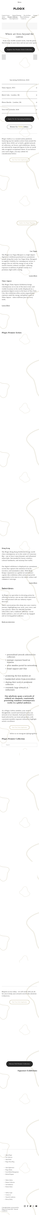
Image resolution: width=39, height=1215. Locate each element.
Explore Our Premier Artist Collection (19, 49)
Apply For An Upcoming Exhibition (19, 119)
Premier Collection (10, 1182)
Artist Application (13, 18)
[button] (4, 57)
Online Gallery (9, 1180)
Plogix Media (8, 1169)
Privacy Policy (9, 1199)
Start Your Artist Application (19, 159)
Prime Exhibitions (24, 17)
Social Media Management (12, 1172)
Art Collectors (8, 1157)
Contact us (23, 18)
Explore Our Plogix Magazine (27, 223)
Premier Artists (9, 1186)
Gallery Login (8, 1192)
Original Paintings (16, 15)
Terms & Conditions (10, 1197)
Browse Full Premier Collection (19, 1064)
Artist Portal (8, 1159)
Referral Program (9, 1174)
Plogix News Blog (9, 1161)
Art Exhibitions (9, 1184)
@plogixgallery (31, 733)
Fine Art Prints (27, 15)
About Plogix (8, 1155)
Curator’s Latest (6, 15)
